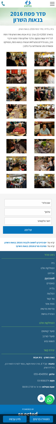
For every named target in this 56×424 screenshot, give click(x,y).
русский (50, 278)
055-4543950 (41, 374)
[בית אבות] (28, 4)
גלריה (52, 288)
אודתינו (51, 273)
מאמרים (51, 283)
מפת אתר (50, 303)
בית (53, 263)
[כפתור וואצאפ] (49, 399)
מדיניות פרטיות (47, 308)
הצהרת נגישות (48, 314)
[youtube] (41, 398)
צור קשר (51, 298)
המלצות (51, 293)
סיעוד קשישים (48, 331)
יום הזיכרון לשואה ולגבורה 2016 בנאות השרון (25, 242)
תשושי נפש (49, 341)
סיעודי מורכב (48, 336)
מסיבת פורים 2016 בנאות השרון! (31, 246)
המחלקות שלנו (48, 268)
